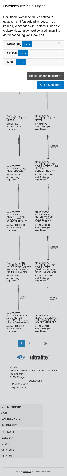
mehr (27, 44)
